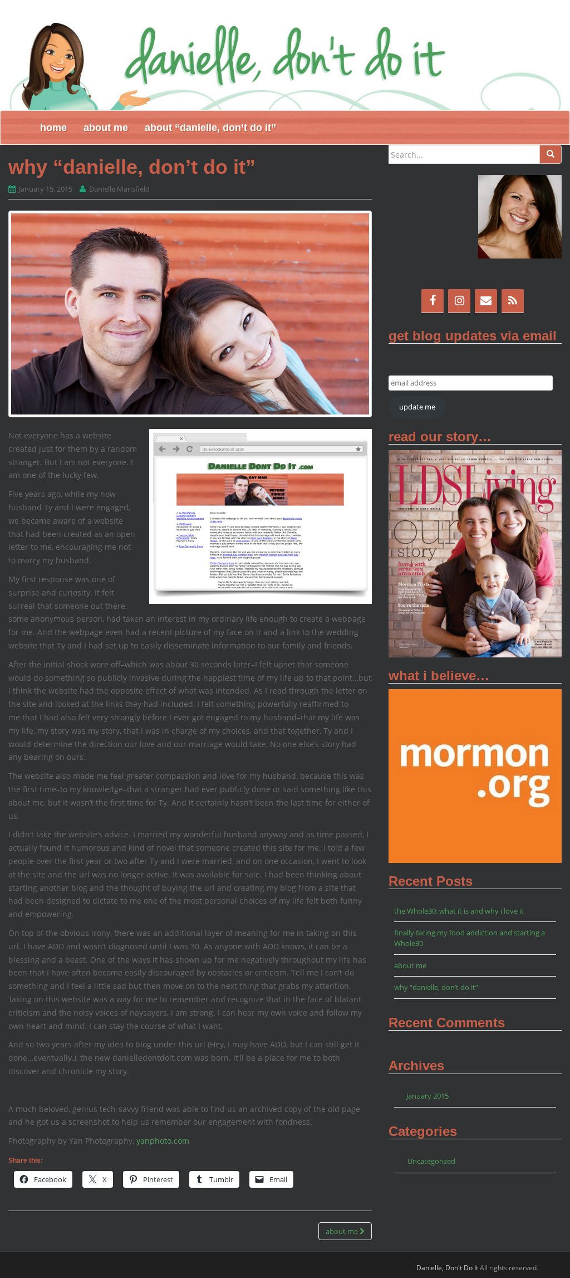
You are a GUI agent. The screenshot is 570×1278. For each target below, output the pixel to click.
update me (417, 407)
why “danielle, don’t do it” (436, 987)
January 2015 (427, 1096)
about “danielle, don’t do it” (210, 127)
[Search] (550, 154)
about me (105, 127)
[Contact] (486, 301)
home (53, 127)
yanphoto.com (162, 1140)
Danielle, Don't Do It (447, 1267)
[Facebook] (432, 301)
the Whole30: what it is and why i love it (459, 911)
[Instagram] (459, 301)
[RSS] (513, 301)
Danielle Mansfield (119, 189)
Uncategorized (431, 1161)
